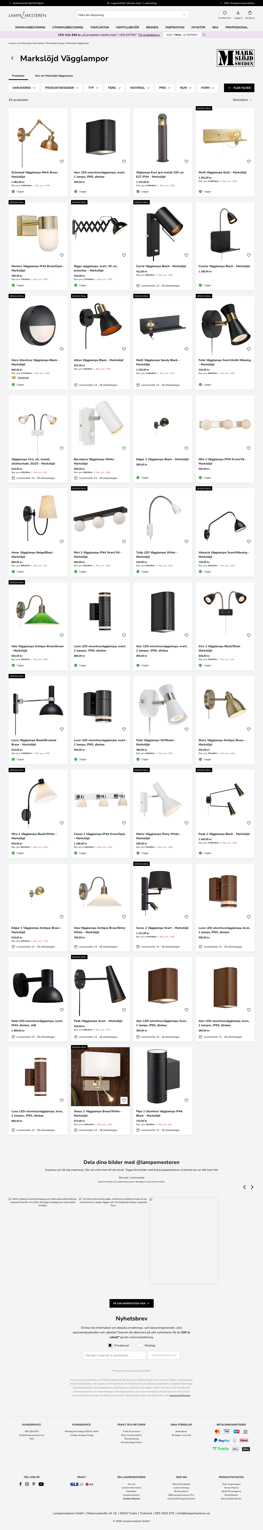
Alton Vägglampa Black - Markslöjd (98, 360)
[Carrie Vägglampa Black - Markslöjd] (162, 246)
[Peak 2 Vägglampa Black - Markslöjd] (225, 814)
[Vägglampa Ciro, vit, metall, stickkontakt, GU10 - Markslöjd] (38, 439)
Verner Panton (231, 1487)
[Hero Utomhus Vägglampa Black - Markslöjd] (38, 343)
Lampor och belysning (20, 43)
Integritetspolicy (131, 1494)
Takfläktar (99, 27)
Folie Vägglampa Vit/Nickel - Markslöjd (156, 742)
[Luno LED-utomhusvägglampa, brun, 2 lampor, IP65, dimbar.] (38, 1091)
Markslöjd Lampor (55, 43)
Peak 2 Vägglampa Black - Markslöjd (224, 834)
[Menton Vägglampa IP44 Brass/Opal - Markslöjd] (38, 246)
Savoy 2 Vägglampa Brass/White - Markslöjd (98, 1113)
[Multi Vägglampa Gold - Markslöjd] (225, 152)
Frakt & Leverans (131, 1431)
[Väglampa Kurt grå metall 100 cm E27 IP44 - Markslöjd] (162, 152)
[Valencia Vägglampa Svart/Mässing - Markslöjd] (225, 532)
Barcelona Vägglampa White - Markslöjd (95, 461)
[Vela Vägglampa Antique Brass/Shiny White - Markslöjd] (100, 907)
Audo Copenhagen (231, 1483)
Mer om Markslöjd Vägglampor (54, 75)
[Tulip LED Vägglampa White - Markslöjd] (162, 532)
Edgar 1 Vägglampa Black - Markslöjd (162, 459)
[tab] (24, 88)
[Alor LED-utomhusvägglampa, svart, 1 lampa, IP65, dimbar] (100, 152)
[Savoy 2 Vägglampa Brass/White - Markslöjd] (100, 1091)
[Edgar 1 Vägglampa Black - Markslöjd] (162, 439)
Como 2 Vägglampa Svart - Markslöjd (162, 928)
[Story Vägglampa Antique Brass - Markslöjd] (225, 720)
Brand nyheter (181, 1491)
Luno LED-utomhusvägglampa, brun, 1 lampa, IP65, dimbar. (224, 930)
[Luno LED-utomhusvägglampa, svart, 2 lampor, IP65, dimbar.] (100, 626)
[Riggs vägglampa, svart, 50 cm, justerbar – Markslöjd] (100, 246)
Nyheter (198, 27)
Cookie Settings (181, 1487)
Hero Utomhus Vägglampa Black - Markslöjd (35, 362)
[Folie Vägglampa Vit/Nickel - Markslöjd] (162, 720)
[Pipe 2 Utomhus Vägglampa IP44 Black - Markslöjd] (162, 1091)
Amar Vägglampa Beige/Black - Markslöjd (33, 554)
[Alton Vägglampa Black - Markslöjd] (100, 343)
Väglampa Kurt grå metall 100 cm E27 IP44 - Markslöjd (160, 174)
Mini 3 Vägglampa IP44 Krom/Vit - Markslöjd (223, 461)
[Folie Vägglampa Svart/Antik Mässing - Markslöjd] (225, 343)
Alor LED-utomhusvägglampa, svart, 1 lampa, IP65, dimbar (99, 174)
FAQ (32, 1438)
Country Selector (131, 1498)
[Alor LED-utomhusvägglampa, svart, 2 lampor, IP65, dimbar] (162, 626)
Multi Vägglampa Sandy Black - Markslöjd (158, 362)
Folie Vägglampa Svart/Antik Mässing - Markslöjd (225, 362)
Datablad (23, 377)
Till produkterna (149, 35)
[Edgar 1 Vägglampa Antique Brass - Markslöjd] (38, 907)
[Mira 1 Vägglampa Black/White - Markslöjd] (38, 814)
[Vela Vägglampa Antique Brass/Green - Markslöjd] (38, 626)
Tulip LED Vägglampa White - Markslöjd (156, 554)
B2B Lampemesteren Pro (181, 1494)
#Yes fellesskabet (181, 1483)
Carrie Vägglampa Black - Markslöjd (161, 266)
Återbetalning (131, 1438)
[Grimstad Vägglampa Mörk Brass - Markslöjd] (38, 152)
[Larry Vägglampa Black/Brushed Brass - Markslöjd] (38, 720)
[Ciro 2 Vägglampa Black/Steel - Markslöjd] (225, 626)
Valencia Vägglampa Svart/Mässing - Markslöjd (224, 554)
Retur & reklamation (131, 1435)
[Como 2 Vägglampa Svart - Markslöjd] (162, 907)
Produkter (18, 75)
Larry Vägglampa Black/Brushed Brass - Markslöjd (33, 742)
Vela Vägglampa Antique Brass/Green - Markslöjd (37, 648)
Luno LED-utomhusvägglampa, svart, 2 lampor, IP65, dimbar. (100, 648)
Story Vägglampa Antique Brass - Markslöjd (222, 742)
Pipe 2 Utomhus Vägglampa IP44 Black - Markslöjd (159, 1113)
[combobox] (132, 15)
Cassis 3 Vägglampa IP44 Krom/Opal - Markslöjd (99, 836)
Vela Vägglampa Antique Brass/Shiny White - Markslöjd (99, 930)
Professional (236, 27)
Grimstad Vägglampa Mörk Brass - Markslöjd (35, 174)
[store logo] (27, 14)
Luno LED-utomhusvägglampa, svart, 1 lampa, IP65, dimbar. (100, 742)
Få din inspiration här (129, 1303)
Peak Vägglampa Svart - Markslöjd (98, 1021)
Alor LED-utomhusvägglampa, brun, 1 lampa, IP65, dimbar (161, 1023)
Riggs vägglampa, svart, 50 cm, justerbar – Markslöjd (96, 268)
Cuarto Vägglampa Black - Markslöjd (224, 266)
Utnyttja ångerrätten (131, 1442)
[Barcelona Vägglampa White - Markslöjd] (100, 439)
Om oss (131, 1483)
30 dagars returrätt (181, 1435)
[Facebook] (21, 1484)
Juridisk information (131, 1487)
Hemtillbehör (231, 1494)
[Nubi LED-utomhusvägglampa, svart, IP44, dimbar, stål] (38, 999)
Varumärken (38, 43)
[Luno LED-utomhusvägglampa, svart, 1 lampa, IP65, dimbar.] (100, 720)
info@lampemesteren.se (31, 1435)
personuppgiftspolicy (180, 1395)
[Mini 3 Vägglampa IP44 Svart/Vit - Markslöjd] (100, 532)
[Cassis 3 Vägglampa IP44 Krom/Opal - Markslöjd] (100, 814)
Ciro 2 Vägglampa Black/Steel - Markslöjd (220, 648)
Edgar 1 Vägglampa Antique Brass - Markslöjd (36, 930)
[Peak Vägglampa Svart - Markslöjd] (100, 999)
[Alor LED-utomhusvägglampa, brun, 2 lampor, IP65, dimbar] (225, 999)
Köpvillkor (131, 1491)
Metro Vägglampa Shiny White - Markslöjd (158, 836)
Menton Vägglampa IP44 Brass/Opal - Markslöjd (37, 268)
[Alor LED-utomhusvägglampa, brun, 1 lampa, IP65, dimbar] (162, 999)
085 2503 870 (31, 1431)
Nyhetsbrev (181, 1431)
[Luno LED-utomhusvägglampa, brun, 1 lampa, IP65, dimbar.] (225, 907)
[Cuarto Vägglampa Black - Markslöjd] (225, 246)
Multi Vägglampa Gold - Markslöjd (222, 172)
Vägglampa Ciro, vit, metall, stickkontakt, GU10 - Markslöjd (33, 461)
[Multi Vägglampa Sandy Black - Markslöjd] (162, 343)
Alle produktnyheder (231, 1498)
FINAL (182, 34)
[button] (61, 161)
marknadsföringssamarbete (181, 1498)
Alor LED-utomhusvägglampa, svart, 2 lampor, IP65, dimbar (161, 648)
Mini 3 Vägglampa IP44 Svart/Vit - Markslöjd (98, 554)
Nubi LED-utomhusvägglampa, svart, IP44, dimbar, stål (37, 1023)
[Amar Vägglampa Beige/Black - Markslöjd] (38, 532)
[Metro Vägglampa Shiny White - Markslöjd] (162, 814)
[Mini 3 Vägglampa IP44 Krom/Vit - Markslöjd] (225, 439)
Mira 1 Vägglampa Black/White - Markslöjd (34, 836)
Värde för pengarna (231, 1491)
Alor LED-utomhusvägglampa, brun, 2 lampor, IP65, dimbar (224, 1023)
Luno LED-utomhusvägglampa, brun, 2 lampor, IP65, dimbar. (37, 1113)
